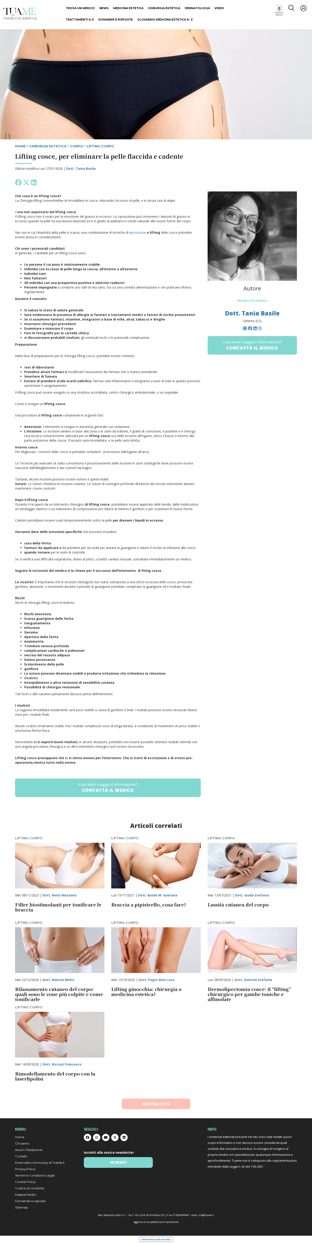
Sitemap (21, 1207)
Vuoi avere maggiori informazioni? (107, 787)
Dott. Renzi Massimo (59, 895)
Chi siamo (22, 1143)
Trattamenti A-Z (80, 19)
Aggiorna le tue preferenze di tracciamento (156, 1222)
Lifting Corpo (100, 146)
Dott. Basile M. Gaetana (157, 895)
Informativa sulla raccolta (156, 1239)
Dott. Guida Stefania (252, 895)
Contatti (21, 1156)
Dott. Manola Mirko (58, 980)
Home (19, 1137)
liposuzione (137, 232)
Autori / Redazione (28, 1150)
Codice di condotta (29, 1188)
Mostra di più (156, 1103)
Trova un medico (80, 8)
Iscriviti (118, 1162)
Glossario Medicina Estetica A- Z (165, 19)
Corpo (76, 146)
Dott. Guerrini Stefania (253, 980)
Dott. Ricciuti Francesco (62, 1064)
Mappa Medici (25, 1194)
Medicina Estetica (128, 8)
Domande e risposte (115, 19)
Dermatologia (197, 8)
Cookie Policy (25, 1182)
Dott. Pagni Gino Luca (156, 980)
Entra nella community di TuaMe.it (40, 1162)
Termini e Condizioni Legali (35, 1175)
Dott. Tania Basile (81, 168)
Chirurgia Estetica (164, 8)
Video (219, 8)
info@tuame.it (206, 1215)
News (103, 8)
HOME (20, 146)
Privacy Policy (25, 1169)
